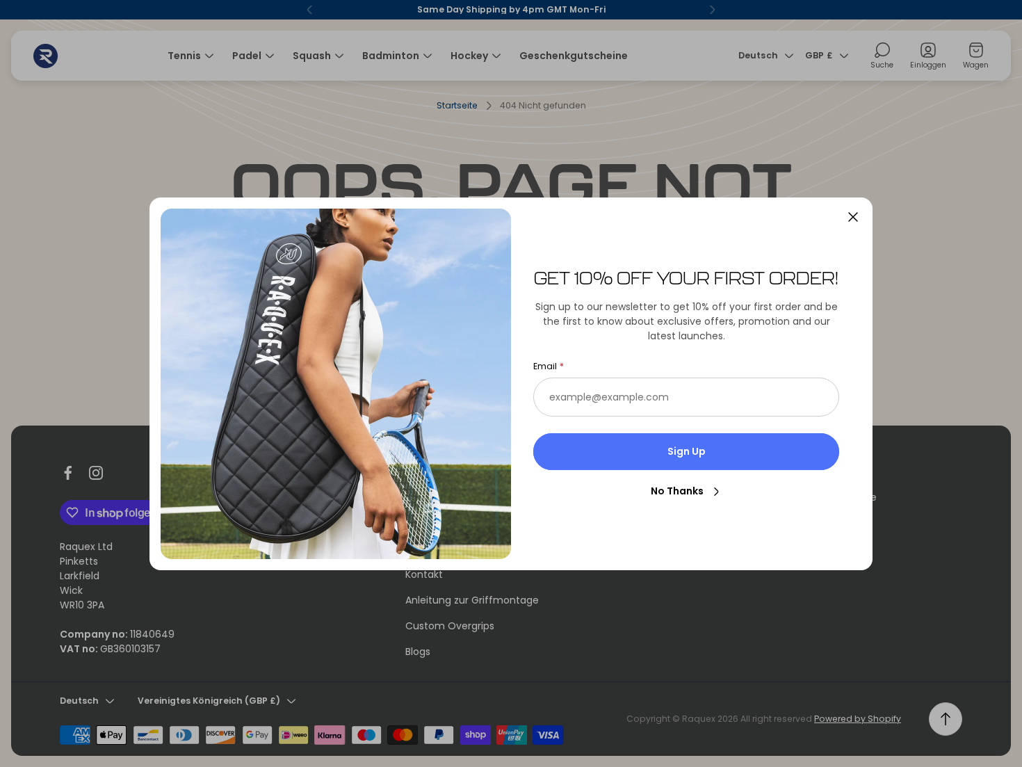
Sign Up (686, 451)
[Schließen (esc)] (853, 217)
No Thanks (677, 491)
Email (545, 366)
